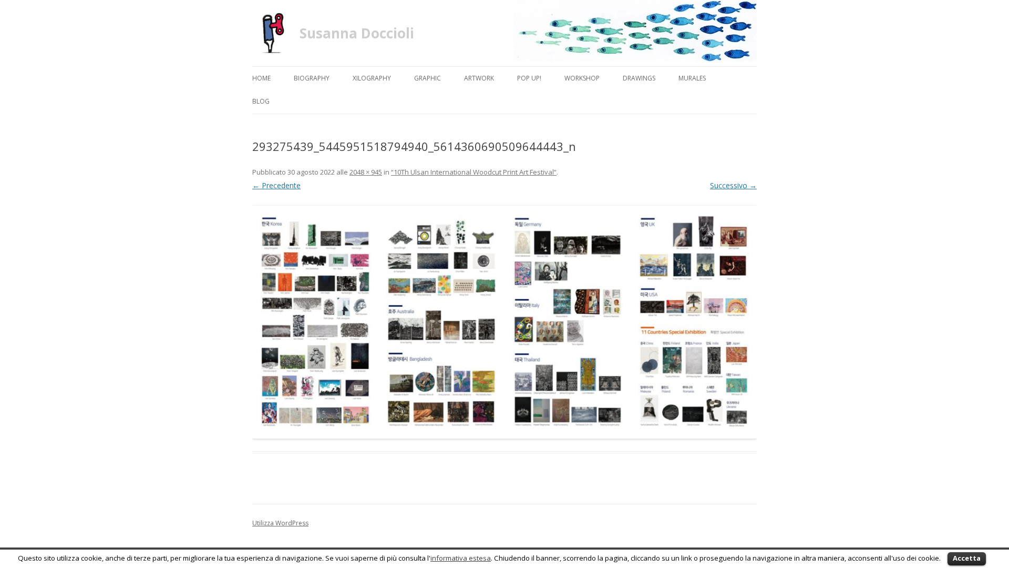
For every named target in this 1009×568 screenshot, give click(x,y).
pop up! (529, 78)
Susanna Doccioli (357, 33)
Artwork (479, 78)
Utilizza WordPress (280, 523)
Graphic (427, 78)
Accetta (967, 558)
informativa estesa (460, 558)
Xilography (372, 78)
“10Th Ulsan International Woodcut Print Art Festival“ (474, 172)
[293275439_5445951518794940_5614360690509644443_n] (504, 322)
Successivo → (733, 185)
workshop (582, 78)
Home (261, 78)
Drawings (639, 78)
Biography (312, 78)
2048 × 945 (365, 172)
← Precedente (276, 185)
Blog (261, 101)
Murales (692, 78)
